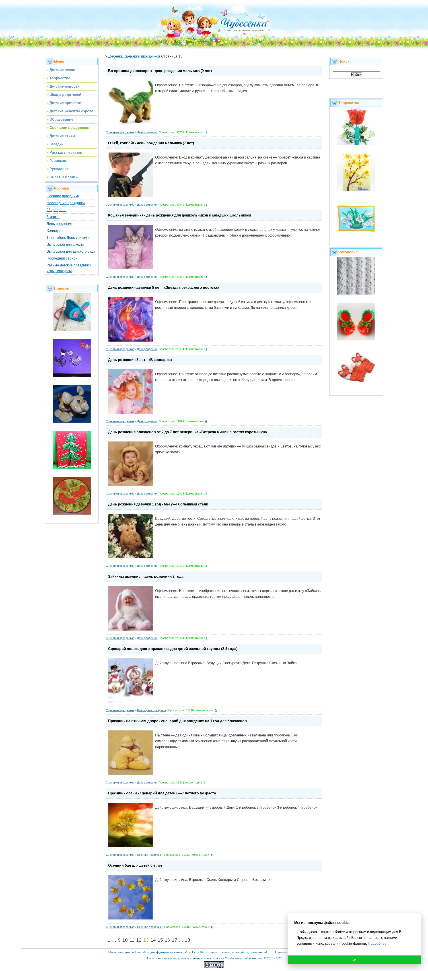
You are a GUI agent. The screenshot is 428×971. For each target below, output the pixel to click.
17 (174, 940)
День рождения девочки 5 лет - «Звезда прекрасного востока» (163, 287)
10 (125, 940)
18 (187, 940)
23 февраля (56, 210)
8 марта (53, 217)
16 (167, 940)
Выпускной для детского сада (71, 251)
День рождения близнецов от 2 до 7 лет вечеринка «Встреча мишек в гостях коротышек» (187, 432)
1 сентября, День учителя (68, 237)
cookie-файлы (140, 952)
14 (153, 940)
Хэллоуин (55, 231)
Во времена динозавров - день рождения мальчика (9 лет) (160, 71)
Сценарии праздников (120, 132)
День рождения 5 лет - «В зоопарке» (140, 360)
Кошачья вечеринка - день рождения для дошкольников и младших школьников (179, 215)
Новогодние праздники (66, 203)
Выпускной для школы (65, 244)
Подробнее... (378, 943)
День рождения (59, 224)
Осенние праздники (63, 196)
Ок (354, 959)
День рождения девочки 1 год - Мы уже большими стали (158, 504)
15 (160, 940)
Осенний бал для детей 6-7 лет (135, 865)
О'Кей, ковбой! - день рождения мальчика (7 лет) (151, 143)
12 (139, 940)
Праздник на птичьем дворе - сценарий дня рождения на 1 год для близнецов (177, 721)
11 (132, 940)
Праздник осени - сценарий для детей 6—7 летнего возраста (162, 793)
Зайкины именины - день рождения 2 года (145, 576)
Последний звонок (62, 258)
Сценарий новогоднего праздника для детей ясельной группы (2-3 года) (172, 649)
